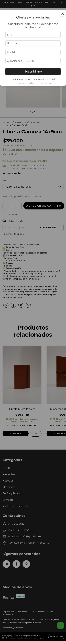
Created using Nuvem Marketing (33, 83)
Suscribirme (33, 71)
